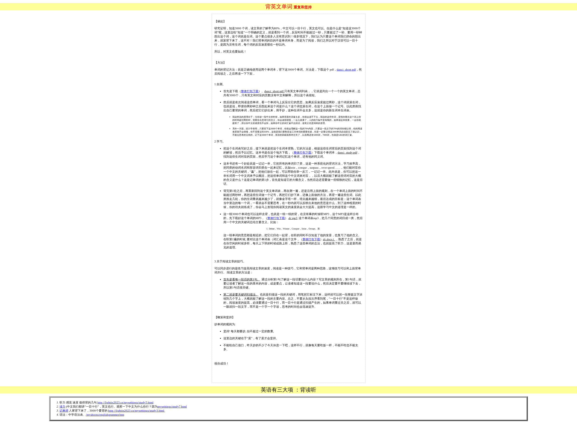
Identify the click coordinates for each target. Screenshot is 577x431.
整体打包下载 (250, 91)
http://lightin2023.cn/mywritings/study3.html (136, 410)
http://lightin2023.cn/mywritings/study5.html (125, 402)
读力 (62, 406)
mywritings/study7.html (172, 406)
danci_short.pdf (346, 69)
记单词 (64, 410)
